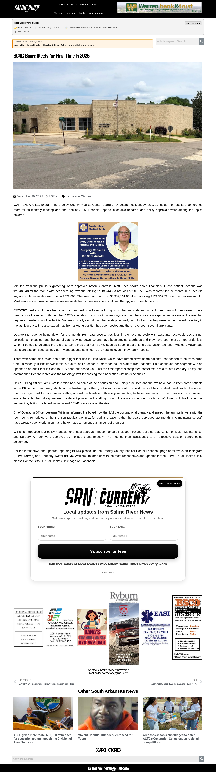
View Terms (108, 572)
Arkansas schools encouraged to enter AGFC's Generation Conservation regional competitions (171, 738)
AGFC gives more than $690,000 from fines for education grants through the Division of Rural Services (43, 738)
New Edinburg (96, 13)
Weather (84, 4)
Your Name (46, 526)
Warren (58, 13)
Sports (95, 4)
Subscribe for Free (108, 551)
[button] (64, 4)
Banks (82, 13)
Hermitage (70, 13)
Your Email (118, 526)
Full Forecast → (193, 23)
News (62, 4)
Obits (74, 4)
